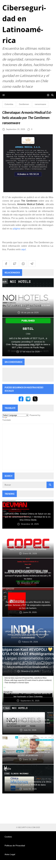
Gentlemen (24, 104)
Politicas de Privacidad (15, 845)
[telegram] (32, 263)
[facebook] (6, 263)
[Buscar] (52, 95)
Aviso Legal (10, 854)
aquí (23, 249)
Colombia (9, 104)
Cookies (8, 837)
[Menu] (3, 95)
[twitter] (14, 263)
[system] (48, 95)
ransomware (40, 104)
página (16, 228)
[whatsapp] (23, 263)
